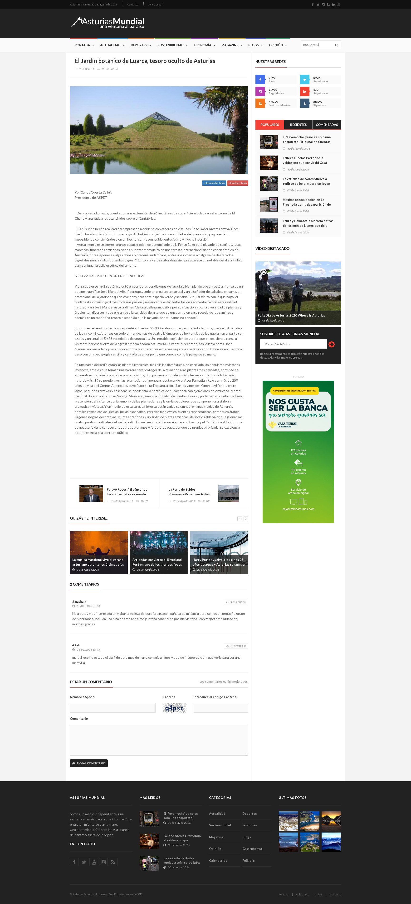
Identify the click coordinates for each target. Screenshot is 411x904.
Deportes (139, 45)
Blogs (253, 45)
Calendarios (218, 860)
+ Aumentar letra (214, 183)
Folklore (248, 860)
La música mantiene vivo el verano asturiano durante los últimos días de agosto (98, 564)
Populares (270, 125)
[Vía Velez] (288, 842)
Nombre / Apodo (82, 697)
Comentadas (327, 125)
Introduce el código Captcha (215, 697)
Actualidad (110, 45)
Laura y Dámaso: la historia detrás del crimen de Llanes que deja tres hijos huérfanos (308, 225)
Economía (202, 45)
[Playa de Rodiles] (309, 821)
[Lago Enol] (331, 821)
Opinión (276, 45)
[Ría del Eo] (309, 842)
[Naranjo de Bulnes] (288, 821)
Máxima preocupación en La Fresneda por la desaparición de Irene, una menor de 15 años (307, 204)
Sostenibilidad (170, 45)
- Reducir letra (238, 183)
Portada (82, 45)
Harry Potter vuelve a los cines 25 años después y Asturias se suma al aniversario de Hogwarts (219, 564)
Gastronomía (252, 849)
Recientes (298, 125)
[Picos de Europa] (331, 842)
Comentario (79, 718)
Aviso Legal (155, 4)
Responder (238, 602)
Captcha (169, 697)
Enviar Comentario (91, 763)
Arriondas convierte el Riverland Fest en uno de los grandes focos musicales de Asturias (157, 564)
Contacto (132, 4)
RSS (320, 894)
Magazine (229, 45)
